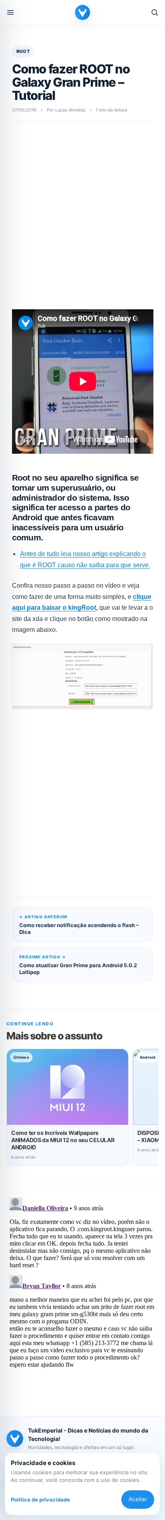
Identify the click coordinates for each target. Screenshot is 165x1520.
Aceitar (138, 1499)
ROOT (23, 51)
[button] (10, 12)
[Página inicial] (82, 12)
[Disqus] (82, 1294)
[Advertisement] (82, 217)
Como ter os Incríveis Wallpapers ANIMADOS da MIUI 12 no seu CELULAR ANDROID (62, 1140)
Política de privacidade (40, 1499)
